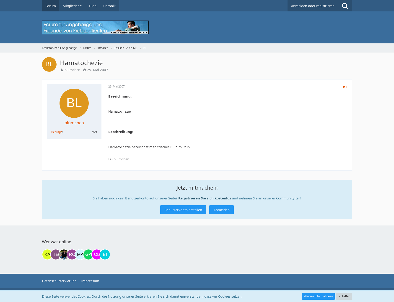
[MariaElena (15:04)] (80, 254)
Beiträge (56, 132)
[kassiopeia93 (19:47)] (47, 254)
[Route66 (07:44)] (72, 254)
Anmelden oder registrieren (312, 5)
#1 (345, 86)
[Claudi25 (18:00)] (96, 254)
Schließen (344, 296)
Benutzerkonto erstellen (183, 209)
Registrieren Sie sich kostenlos (204, 198)
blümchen (72, 69)
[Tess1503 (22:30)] (55, 254)
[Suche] (345, 5)
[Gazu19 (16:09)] (88, 254)
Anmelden (221, 209)
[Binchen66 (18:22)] (104, 254)
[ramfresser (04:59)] (63, 254)
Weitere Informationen (318, 296)
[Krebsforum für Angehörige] (197, 27)
